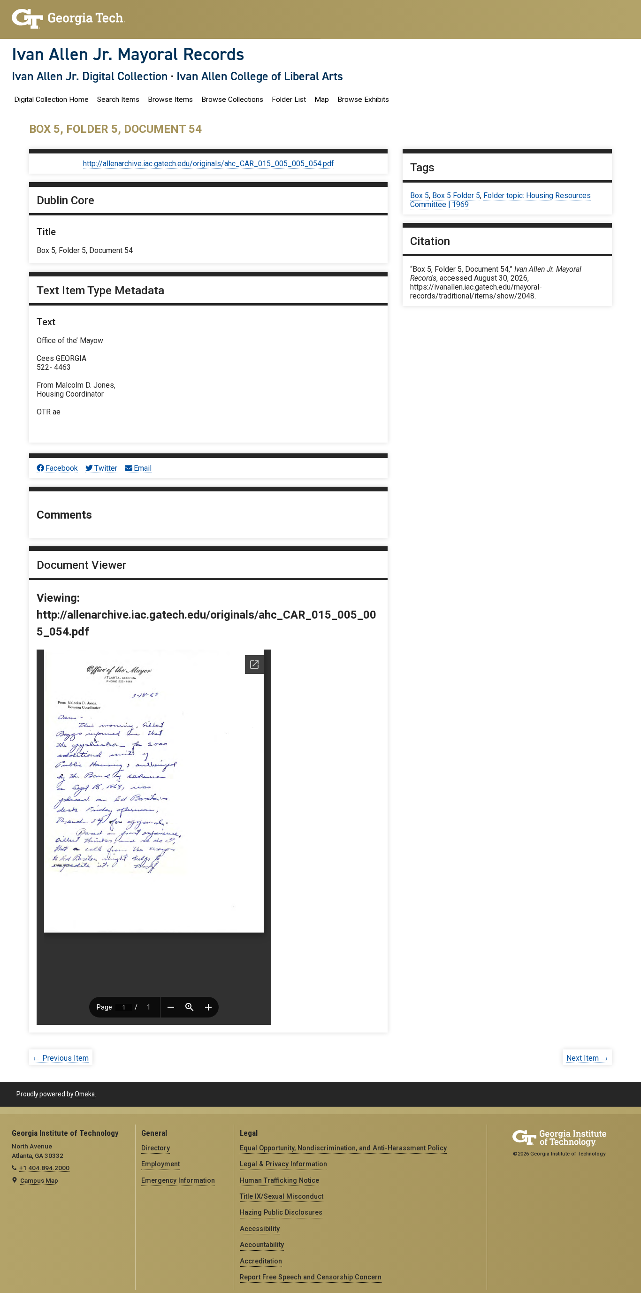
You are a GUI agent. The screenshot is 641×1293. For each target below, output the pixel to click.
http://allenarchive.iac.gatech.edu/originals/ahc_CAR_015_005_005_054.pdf (208, 163)
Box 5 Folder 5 (456, 195)
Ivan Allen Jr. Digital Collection (90, 76)
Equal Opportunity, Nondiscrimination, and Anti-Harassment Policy (343, 1148)
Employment (160, 1164)
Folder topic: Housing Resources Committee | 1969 (500, 200)
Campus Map (39, 1180)
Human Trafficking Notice (279, 1180)
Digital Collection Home (51, 99)
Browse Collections (232, 99)
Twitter (105, 468)
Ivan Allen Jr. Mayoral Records (128, 54)
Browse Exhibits (363, 99)
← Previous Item (61, 1058)
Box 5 (419, 195)
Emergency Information (178, 1180)
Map (321, 99)
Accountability (262, 1244)
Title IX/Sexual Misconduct (281, 1196)
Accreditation (261, 1261)
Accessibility (260, 1228)
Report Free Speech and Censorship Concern (311, 1277)
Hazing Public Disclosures (281, 1212)
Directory (155, 1148)
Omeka (85, 1094)
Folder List (289, 99)
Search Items (118, 99)
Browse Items (170, 99)
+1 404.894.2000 (44, 1167)
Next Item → (587, 1058)
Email (143, 468)
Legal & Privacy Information (283, 1164)
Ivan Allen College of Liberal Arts (259, 76)
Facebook (62, 468)
